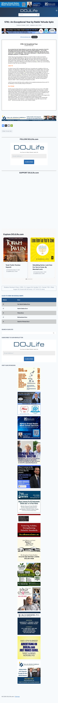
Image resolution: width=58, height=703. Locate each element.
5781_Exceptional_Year (25, 37)
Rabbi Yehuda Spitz (7, 131)
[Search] (54, 333)
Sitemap (17, 696)
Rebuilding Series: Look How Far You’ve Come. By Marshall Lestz (42, 267)
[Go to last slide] (6, 257)
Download (34, 37)
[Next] (52, 257)
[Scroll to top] (1, 662)
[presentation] (15, 249)
